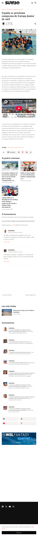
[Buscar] (35, 2)
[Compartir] (35, 23)
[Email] (26, 152)
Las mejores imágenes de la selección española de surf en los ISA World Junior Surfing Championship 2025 (10, 176)
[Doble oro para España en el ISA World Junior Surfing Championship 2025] (28, 166)
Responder (7, 242)
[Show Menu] (2, 2)
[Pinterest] (22, 152)
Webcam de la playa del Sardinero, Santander (24, 311)
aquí (12, 225)
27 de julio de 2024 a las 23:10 (15, 232)
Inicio (3, 9)
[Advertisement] (19, 469)
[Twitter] (19, 152)
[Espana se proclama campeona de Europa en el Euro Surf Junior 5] (19, 42)
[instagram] (27, 423)
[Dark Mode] (32, 2)
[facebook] (10, 419)
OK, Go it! (19, 532)
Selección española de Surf (15, 9)
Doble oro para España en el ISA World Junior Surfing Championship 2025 (27, 175)
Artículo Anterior (7, 295)
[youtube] (10, 423)
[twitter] (27, 419)
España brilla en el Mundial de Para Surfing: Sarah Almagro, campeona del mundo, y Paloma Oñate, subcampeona (10, 202)
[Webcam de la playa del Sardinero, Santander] (7, 312)
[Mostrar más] (30, 152)
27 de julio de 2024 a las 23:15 (15, 252)
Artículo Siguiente (30, 295)
